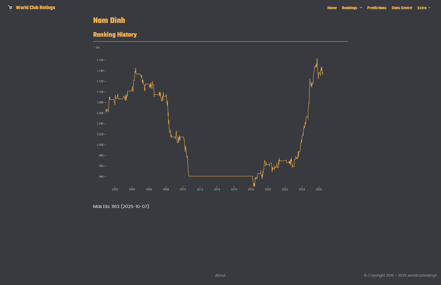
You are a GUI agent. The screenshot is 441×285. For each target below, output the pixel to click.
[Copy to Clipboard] (345, 47)
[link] (352, 8)
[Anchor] (141, 33)
